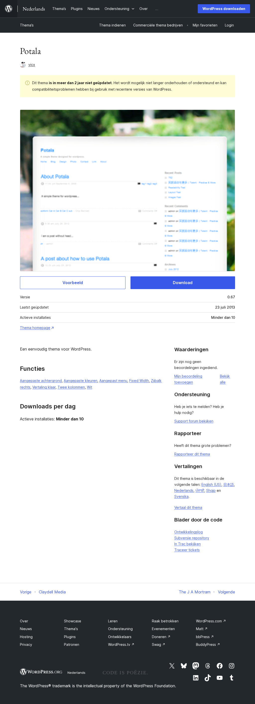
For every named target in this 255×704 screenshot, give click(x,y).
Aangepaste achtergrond (41, 380)
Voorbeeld (73, 282)
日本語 (228, 484)
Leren (113, 621)
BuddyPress (208, 644)
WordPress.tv (121, 644)
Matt (202, 629)
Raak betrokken (165, 621)
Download (182, 282)
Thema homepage (35, 328)
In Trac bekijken (187, 544)
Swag (158, 644)
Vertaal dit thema (188, 507)
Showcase (72, 621)
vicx (31, 64)
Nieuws (26, 629)
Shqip (211, 490)
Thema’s (27, 25)
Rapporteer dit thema (192, 454)
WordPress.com (211, 621)
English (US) (211, 484)
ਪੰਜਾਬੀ (199, 490)
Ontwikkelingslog (188, 532)
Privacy (26, 644)
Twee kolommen (71, 387)
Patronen (71, 644)
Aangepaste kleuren (80, 380)
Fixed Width (139, 380)
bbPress (205, 637)
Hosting (26, 637)
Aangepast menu (113, 380)
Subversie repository (191, 538)
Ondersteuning (120, 629)
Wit (89, 387)
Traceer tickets (187, 550)
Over (24, 621)
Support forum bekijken (193, 421)
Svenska (181, 496)
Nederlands (183, 490)
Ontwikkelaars (119, 637)
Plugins (70, 637)
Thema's (71, 629)
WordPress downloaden (223, 8)
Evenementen (163, 629)
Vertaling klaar (44, 387)
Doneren (161, 637)
